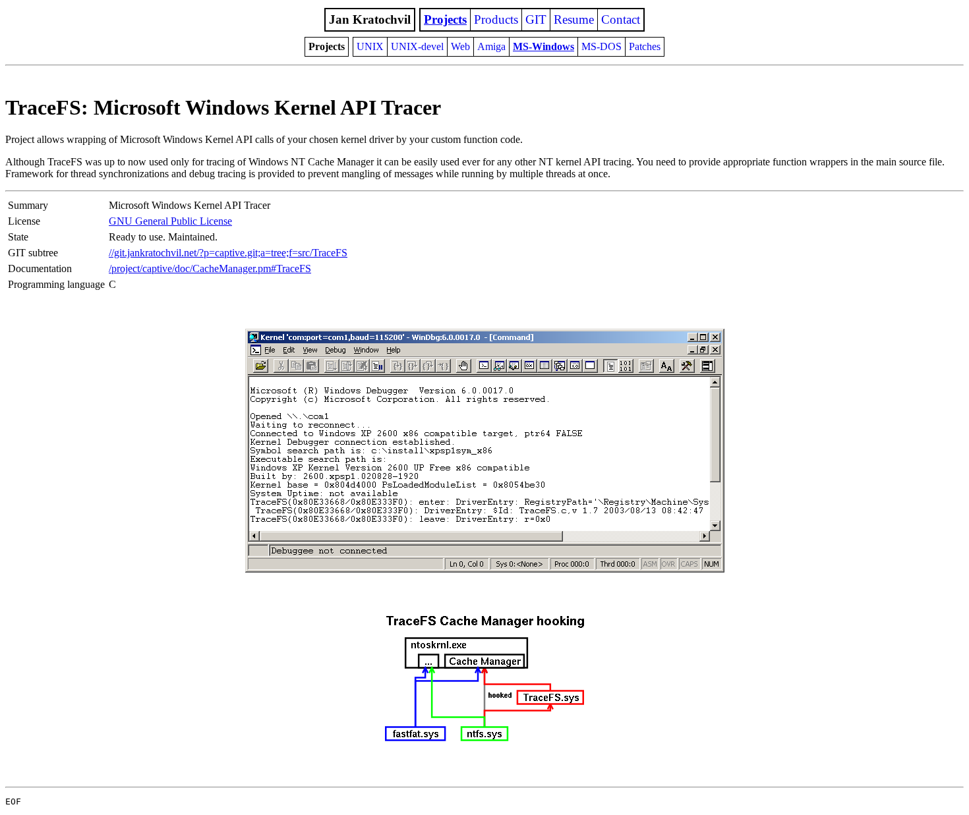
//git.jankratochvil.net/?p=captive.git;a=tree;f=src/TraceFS (228, 252)
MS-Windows (543, 46)
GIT (535, 19)
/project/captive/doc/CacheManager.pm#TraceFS (210, 268)
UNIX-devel (417, 46)
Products (496, 19)
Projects (445, 19)
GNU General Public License (170, 221)
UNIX (370, 46)
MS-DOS (601, 46)
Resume (574, 19)
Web (460, 46)
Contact (620, 19)
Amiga (491, 46)
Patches (645, 46)
